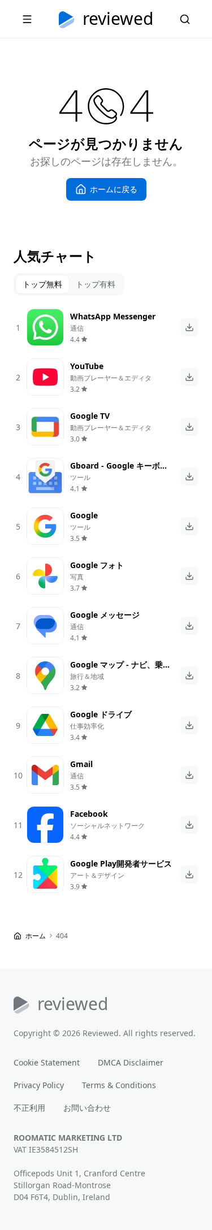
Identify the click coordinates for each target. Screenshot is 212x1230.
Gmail (81, 764)
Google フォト (97, 565)
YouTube (86, 366)
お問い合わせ (87, 1107)
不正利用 (29, 1107)
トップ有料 (95, 284)
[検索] (184, 19)
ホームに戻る (113, 189)
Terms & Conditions (119, 1085)
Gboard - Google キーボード (119, 471)
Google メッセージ (105, 614)
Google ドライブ (101, 714)
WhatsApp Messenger (112, 316)
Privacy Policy (39, 1085)
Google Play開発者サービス (121, 863)
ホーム (35, 936)
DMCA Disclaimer (130, 1062)
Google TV (90, 415)
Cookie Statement (47, 1062)
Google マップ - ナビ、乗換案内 (120, 670)
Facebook (89, 813)
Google (84, 515)
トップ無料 (42, 284)
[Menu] (27, 19)
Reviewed (118, 19)
